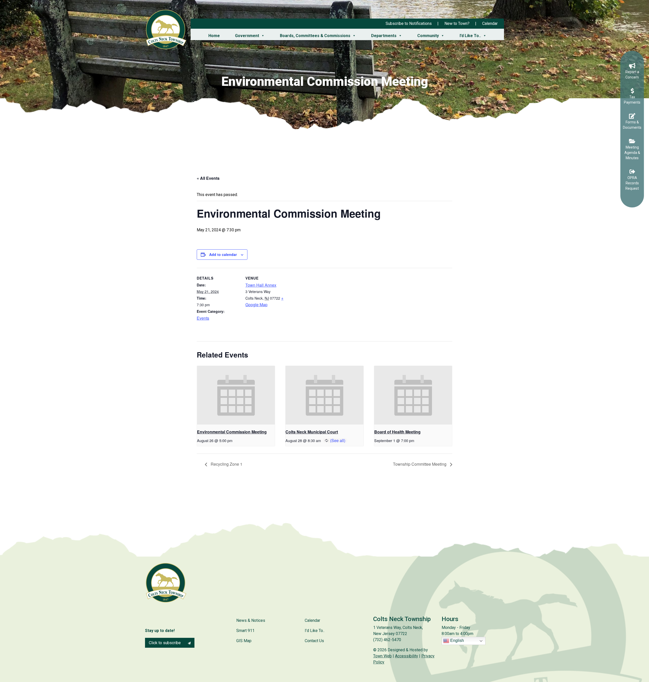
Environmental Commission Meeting (232, 432)
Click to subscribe (165, 642)
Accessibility (406, 656)
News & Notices (250, 620)
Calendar (490, 23)
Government (247, 35)
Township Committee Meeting (420, 464)
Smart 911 (245, 630)
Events (203, 318)
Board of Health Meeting (397, 432)
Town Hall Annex (260, 285)
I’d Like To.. (470, 35)
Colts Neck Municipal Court (311, 432)
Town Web (382, 656)
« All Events (208, 178)
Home (214, 35)
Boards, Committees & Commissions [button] (315, 35)
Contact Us (314, 640)
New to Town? (457, 23)
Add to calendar (223, 254)
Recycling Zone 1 (226, 464)
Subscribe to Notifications (409, 23)
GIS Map (243, 640)
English (456, 641)
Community (428, 35)
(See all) (337, 440)
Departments (383, 35)
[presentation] (236, 395)
